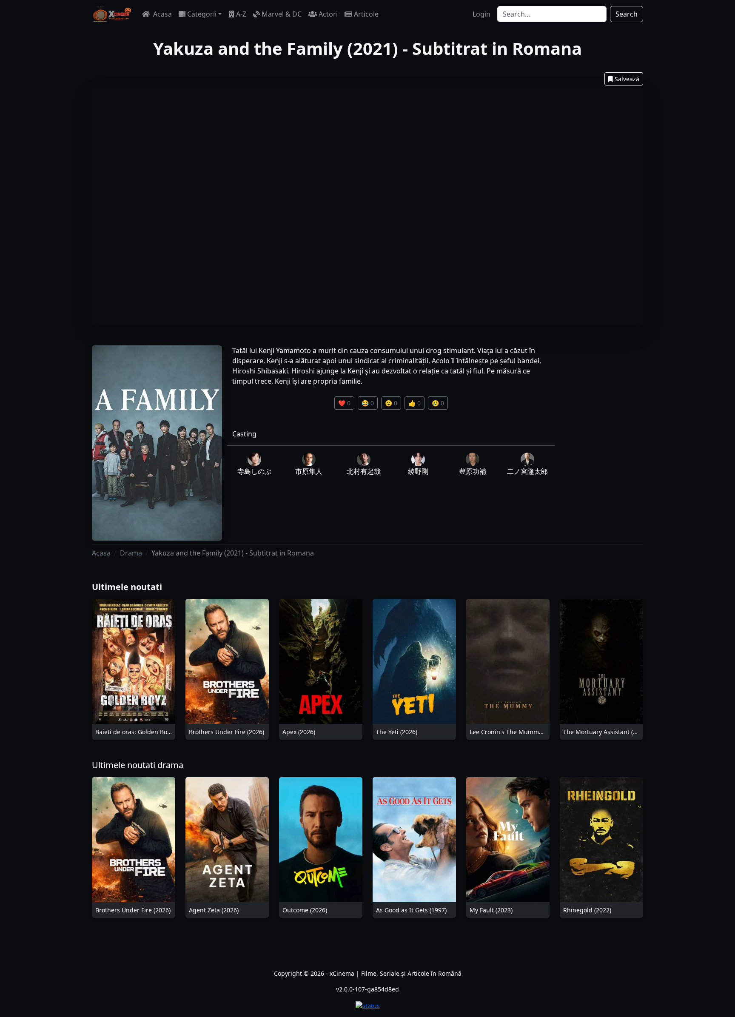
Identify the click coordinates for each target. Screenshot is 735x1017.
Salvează (627, 79)
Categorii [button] (202, 14)
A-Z (241, 14)
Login (481, 14)
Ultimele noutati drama (137, 765)
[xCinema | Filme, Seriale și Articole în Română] (112, 14)
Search (626, 14)
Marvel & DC (282, 14)
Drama (131, 553)
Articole (366, 14)
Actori (328, 14)
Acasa (161, 14)
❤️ (344, 403)
